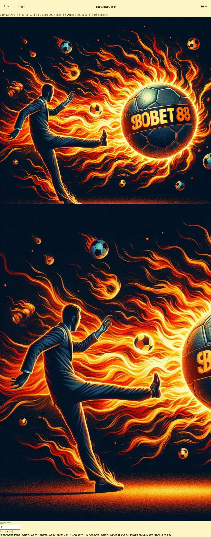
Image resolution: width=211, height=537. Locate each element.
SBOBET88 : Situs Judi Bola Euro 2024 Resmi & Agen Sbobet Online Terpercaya (57, 15)
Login (21, 6)
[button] (6, 531)
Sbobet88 (105, 6)
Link (7, 6)
